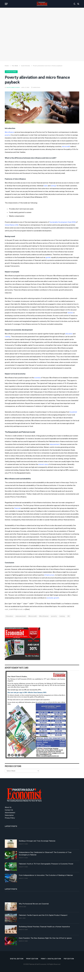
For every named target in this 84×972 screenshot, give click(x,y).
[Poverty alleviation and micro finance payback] (42, 107)
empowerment (21, 616)
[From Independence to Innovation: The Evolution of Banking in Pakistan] (11, 878)
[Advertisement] (42, 41)
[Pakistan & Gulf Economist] (42, 4)
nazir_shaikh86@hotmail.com (15, 609)
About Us (8, 807)
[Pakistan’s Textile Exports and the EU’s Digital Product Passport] (11, 918)
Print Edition (32, 959)
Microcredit (33, 616)
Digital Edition (16, 959)
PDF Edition (69, 959)
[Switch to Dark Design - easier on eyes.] (74, 4)
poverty (7, 135)
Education (9, 616)
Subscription (9, 815)
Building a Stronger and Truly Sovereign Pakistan (37, 841)
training (62, 616)
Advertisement (10, 813)
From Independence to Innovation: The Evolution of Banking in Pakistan (46, 875)
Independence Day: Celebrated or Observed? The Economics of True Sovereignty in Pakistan (45, 853)
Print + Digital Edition (51, 959)
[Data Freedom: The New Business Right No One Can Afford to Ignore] (11, 941)
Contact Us (9, 810)
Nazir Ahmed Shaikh (13, 87)
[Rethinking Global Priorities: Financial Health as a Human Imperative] (11, 929)
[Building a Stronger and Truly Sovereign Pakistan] (11, 843)
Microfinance (9, 132)
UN (68, 616)
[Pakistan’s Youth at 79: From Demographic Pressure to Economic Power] (11, 866)
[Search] (78, 3)
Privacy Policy (10, 818)
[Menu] (6, 3)
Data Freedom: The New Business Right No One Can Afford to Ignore (45, 938)
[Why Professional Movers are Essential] (11, 906)
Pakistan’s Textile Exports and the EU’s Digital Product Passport (43, 915)
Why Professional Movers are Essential (34, 904)
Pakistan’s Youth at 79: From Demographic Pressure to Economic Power (46, 864)
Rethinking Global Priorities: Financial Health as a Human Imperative (44, 927)
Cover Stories (11, 71)
